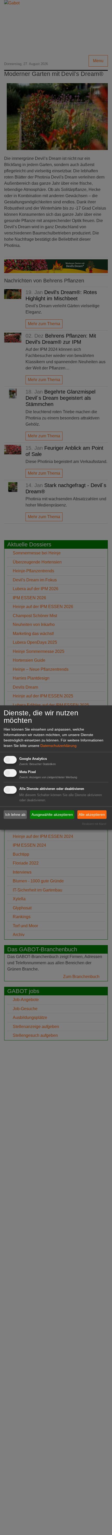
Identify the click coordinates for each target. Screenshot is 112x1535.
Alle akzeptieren (92, 814)
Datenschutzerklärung (58, 745)
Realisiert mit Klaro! (94, 823)
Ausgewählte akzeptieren (52, 814)
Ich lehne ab (15, 814)
